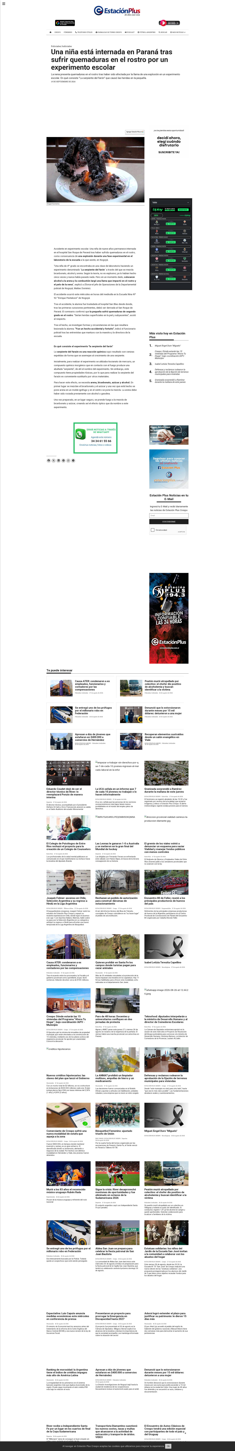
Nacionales (99, 972)
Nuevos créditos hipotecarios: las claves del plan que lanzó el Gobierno (68, 1077)
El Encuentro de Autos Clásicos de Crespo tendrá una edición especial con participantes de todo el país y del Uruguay (164, 1430)
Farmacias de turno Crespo (109, 32)
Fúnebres (68, 32)
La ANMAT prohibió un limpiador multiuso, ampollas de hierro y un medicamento (114, 1078)
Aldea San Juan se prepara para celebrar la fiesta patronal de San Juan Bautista (114, 1251)
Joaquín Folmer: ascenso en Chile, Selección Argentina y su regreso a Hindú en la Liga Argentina (67, 901)
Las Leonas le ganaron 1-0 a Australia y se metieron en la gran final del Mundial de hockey (117, 846)
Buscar (163, 32)
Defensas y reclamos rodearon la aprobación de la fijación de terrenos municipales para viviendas (165, 1078)
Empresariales (166, 908)
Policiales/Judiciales (61, 46)
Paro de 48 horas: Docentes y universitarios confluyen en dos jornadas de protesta (113, 1019)
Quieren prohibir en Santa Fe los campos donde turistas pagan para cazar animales (115, 965)
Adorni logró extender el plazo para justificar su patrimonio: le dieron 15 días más (165, 1316)
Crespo (57, 32)
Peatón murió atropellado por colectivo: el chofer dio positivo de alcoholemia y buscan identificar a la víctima (163, 685)
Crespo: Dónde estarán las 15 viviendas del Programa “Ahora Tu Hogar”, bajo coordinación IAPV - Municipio (66, 1020)
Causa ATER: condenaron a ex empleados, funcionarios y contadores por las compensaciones (92, 685)
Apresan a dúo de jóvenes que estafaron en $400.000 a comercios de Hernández (92, 737)
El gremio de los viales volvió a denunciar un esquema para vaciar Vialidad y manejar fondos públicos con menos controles (164, 847)
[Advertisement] (117, 103)
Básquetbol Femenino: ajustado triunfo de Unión (113, 1132)
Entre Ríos (165, 796)
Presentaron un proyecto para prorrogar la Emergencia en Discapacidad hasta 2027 (112, 1316)
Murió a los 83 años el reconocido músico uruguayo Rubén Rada (66, 1191)
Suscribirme (169, 521)
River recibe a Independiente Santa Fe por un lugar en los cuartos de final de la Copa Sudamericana (68, 1428)
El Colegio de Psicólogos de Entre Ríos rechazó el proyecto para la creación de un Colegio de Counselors (69, 846)
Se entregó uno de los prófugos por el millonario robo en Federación (93, 710)
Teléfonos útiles (84, 32)
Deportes (49, 802)
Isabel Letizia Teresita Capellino (162, 962)
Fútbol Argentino (147, 32)
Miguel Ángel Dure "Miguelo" (160, 1130)
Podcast (130, 32)
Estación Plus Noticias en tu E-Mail (169, 497)
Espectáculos (51, 1196)
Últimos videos (68, 908)
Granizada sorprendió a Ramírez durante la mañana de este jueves (164, 790)
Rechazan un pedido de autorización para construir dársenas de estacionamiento (116, 901)
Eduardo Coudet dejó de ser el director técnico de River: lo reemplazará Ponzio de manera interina (65, 793)
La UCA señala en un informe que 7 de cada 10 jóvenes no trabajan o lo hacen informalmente (116, 791)
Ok (168, 1446)
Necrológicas (166, 967)
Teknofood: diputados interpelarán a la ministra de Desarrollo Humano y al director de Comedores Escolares (165, 1019)
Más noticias (178, 32)
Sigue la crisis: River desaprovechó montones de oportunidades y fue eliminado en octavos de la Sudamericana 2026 (115, 1193)
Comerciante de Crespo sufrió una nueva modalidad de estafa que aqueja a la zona (67, 1133)
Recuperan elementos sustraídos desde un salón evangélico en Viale (164, 737)
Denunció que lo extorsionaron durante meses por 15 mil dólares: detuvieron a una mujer (163, 710)
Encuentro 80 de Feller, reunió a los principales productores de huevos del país (164, 901)
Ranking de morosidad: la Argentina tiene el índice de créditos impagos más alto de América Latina (67, 1372)
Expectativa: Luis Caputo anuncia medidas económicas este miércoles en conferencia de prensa (68, 1316)
